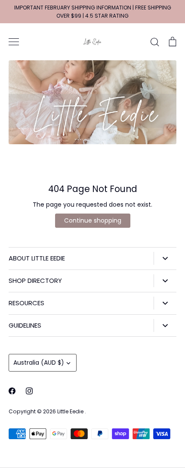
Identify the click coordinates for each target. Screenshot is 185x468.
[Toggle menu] (13, 42)
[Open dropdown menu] (165, 258)
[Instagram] (29, 391)
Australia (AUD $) (38, 362)
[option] (92, 102)
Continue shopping (92, 220)
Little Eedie (71, 411)
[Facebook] (12, 391)
